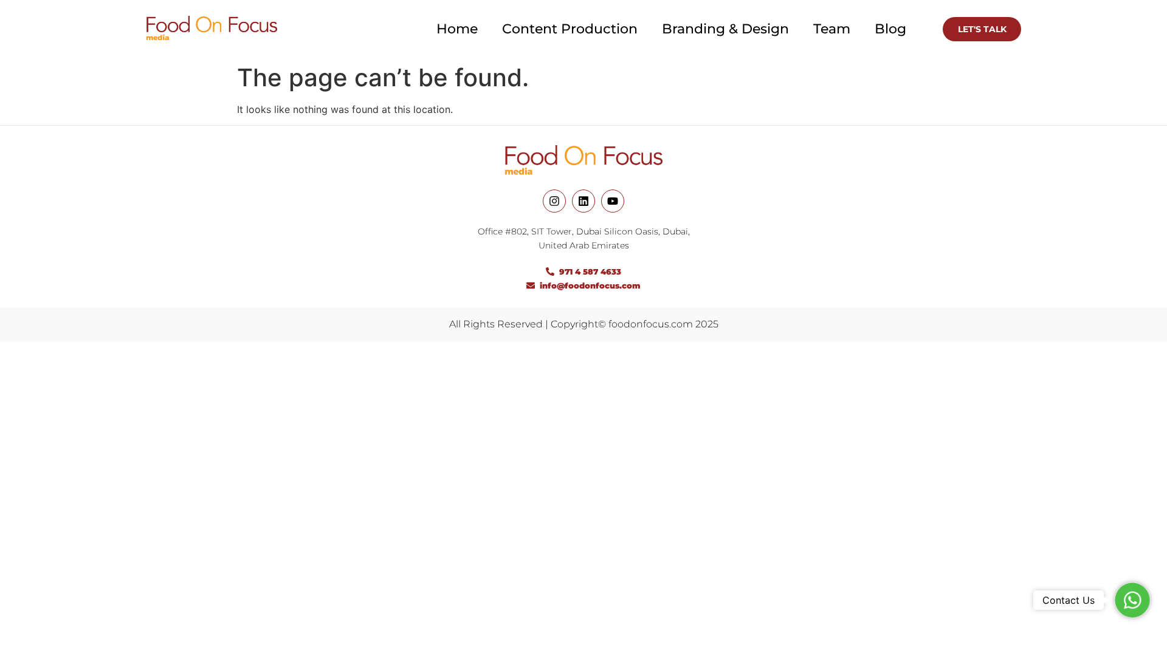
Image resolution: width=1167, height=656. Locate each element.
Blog (890, 29)
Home (457, 29)
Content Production (570, 29)
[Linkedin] (583, 201)
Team (831, 29)
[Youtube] (612, 201)
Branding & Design (725, 29)
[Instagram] (554, 201)
